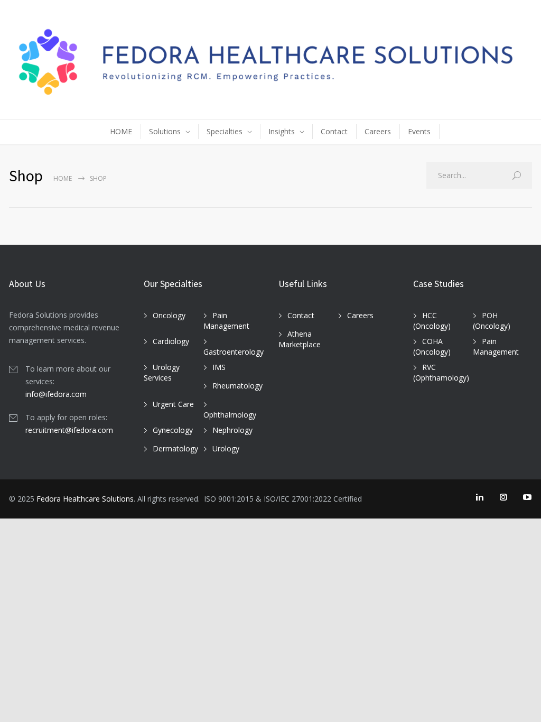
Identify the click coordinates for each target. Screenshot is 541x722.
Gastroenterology (233, 352)
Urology (225, 448)
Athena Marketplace (299, 339)
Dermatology (175, 448)
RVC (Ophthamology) (441, 372)
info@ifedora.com (56, 394)
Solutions (165, 129)
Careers (378, 129)
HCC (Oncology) (432, 320)
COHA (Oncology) (432, 346)
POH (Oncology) (491, 320)
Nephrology (232, 430)
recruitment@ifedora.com (69, 430)
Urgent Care (173, 404)
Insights (281, 129)
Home (62, 178)
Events (419, 129)
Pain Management (226, 320)
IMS (219, 367)
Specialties (224, 129)
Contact (334, 129)
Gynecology (173, 430)
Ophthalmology (229, 415)
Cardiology (171, 341)
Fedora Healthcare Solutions (85, 499)
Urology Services (162, 372)
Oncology (169, 315)
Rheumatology (237, 386)
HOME (121, 129)
